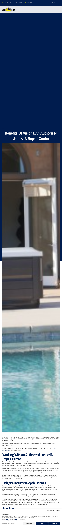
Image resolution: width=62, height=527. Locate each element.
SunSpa (21, 486)
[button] (59, 9)
